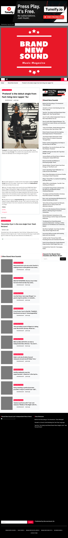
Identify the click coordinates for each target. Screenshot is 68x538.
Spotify (4, 209)
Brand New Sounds (6, 90)
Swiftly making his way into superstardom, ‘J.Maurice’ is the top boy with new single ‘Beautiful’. (26, 373)
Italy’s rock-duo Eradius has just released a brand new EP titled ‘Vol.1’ (25, 358)
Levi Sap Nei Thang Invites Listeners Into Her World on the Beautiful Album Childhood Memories (53, 189)
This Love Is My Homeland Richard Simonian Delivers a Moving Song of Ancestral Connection (54, 210)
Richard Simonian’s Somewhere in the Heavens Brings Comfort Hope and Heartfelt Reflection (54, 217)
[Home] (3, 79)
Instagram (4, 212)
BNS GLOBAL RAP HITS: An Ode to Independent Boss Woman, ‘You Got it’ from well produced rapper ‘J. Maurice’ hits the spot (25, 343)
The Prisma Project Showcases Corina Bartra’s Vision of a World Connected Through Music (52, 138)
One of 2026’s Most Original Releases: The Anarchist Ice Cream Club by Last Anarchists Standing (54, 123)
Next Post (3, 217)
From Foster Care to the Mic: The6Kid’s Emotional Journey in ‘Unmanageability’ (25, 312)
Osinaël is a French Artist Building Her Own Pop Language (50, 422)
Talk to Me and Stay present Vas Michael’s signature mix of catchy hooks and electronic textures (53, 204)
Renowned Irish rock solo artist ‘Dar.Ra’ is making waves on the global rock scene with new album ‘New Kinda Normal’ (26, 266)
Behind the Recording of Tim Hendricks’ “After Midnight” (49, 419)
